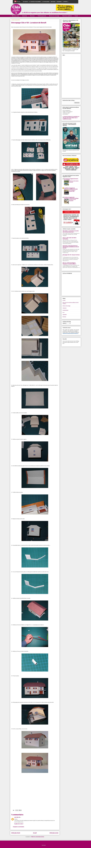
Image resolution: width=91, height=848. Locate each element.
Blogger (47, 845)
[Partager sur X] (18, 810)
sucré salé (16, 817)
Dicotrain (32, 15)
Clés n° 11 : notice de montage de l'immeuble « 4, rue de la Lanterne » (69, 263)
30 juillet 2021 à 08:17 (18, 823)
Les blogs (25, 1)
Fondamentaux (65, 310)
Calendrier (24, 15)
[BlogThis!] (17, 810)
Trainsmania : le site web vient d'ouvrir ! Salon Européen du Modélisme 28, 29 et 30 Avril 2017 (71, 247)
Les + (64, 312)
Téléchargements (42, 15)
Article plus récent (15, 833)
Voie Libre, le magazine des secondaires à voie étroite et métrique (71, 198)
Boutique (53, 1)
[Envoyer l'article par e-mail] (13, 810)
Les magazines (45, 1)
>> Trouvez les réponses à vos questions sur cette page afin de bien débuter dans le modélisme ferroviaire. (71, 118)
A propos (65, 1)
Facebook (59, 1)
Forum (76, 15)
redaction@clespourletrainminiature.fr (70, 333)
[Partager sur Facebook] (19, 810)
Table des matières (67, 15)
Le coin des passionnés (35, 1)
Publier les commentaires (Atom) (37, 836)
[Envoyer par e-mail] (16, 810)
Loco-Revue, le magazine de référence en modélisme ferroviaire (71, 189)
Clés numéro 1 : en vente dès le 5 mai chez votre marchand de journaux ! (71, 231)
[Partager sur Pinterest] (21, 810)
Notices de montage (54, 15)
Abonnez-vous (15, 15)
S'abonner (64, 308)
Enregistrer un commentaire (18, 826)
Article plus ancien (54, 833)
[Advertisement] (71, 77)
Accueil (35, 833)
